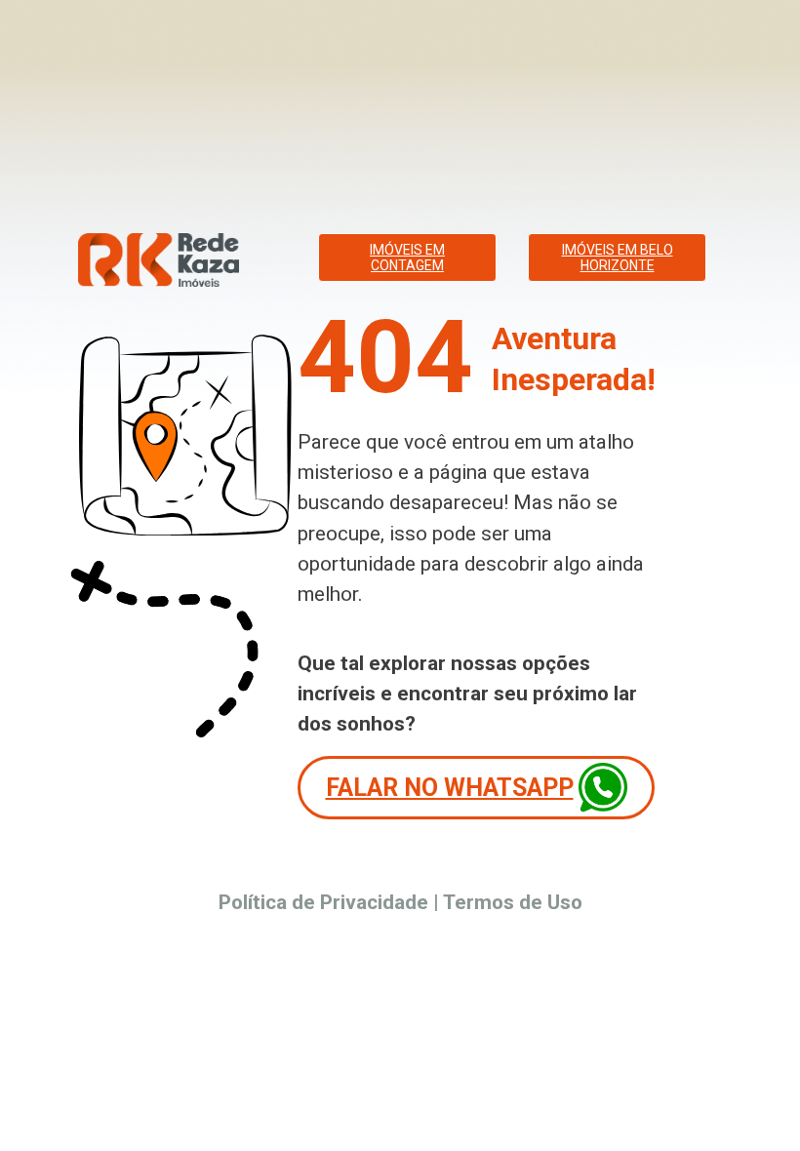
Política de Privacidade (323, 902)
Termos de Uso (512, 902)
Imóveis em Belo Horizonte (617, 257)
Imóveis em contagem (407, 257)
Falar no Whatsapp (450, 788)
